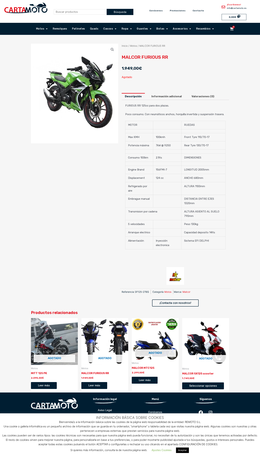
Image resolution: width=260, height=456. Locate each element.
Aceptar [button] (182, 450)
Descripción (133, 96)
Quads (94, 28)
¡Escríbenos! (234, 5)
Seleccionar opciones (203, 385)
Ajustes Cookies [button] (162, 450)
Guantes (142, 28)
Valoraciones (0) (203, 96)
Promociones (178, 10)
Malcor (186, 291)
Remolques (60, 28)
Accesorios (180, 28)
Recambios (203, 28)
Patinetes (78, 28)
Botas (160, 28)
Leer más (44, 385)
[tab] (133, 96)
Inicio (125, 45)
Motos (40, 28)
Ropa (125, 28)
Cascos (108, 28)
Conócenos (156, 10)
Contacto (198, 10)
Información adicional (166, 96)
